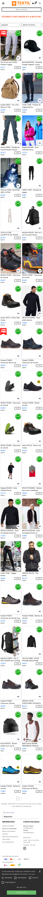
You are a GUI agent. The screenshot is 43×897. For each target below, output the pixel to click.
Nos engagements (8, 842)
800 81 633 (26, 837)
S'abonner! (8, 817)
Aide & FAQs (6, 839)
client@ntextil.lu (28, 828)
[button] (32, 3)
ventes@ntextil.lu (28, 832)
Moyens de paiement (8, 831)
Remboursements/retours (10, 837)
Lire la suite (31, 874)
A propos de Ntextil (8, 826)
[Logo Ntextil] (21, 3)
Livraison (5, 834)
